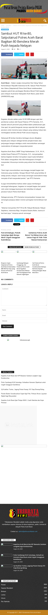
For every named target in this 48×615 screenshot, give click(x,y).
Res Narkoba (5, 601)
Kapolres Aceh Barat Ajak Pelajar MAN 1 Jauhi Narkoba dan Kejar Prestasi (22, 401)
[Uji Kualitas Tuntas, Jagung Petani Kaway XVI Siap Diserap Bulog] (6, 569)
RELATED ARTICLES (15, 247)
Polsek (3, 585)
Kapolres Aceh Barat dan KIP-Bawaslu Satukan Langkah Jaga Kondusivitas (21, 377)
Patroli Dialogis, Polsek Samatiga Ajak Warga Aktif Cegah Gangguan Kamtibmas (10, 236)
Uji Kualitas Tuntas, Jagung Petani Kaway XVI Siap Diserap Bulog (22, 389)
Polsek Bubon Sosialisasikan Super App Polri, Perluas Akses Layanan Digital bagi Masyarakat (24, 395)
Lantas (3, 595)
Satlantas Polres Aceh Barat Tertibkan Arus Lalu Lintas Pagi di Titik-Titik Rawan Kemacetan (36, 236)
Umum (3, 598)
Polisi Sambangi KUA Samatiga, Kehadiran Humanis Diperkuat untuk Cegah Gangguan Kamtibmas (23, 384)
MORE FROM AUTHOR (32, 247)
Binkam (3, 591)
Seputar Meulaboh (7, 588)
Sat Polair (5, 29)
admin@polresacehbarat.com (28, 531)
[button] (44, 20)
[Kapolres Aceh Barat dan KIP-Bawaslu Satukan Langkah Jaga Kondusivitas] (6, 547)
